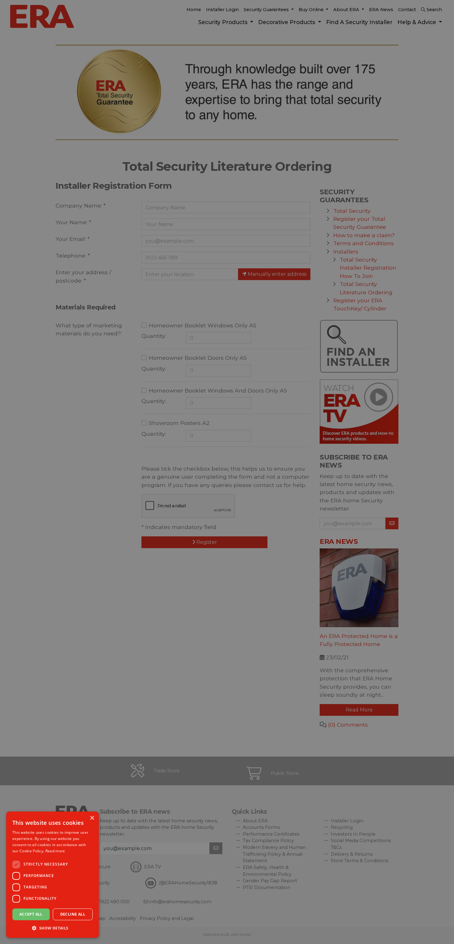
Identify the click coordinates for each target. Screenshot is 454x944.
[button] (52, 928)
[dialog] (52, 875)
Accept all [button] (31, 914)
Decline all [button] (72, 914)
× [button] (92, 818)
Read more (55, 851)
